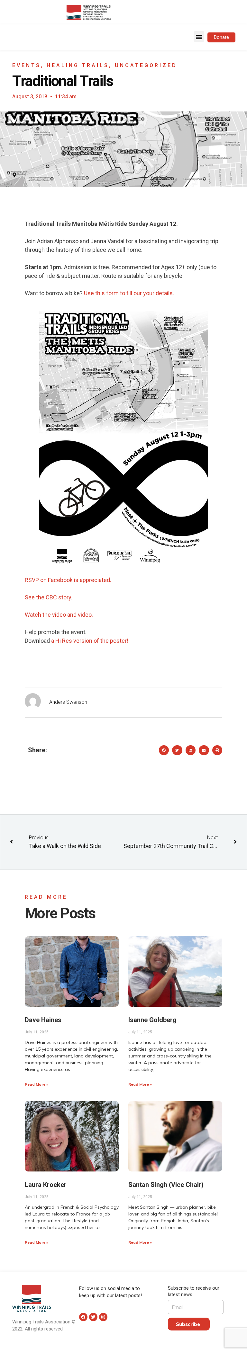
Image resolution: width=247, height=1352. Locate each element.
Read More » (36, 1084)
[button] (199, 36)
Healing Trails (78, 65)
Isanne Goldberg (152, 1020)
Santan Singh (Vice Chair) (166, 1185)
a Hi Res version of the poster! (89, 640)
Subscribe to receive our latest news (193, 1291)
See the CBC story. (48, 597)
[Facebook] (83, 1317)
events (26, 65)
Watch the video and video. (59, 614)
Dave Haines (43, 1020)
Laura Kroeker (46, 1185)
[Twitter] (93, 1317)
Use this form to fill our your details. (129, 293)
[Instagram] (103, 1317)
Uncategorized (146, 65)
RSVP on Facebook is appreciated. (69, 580)
